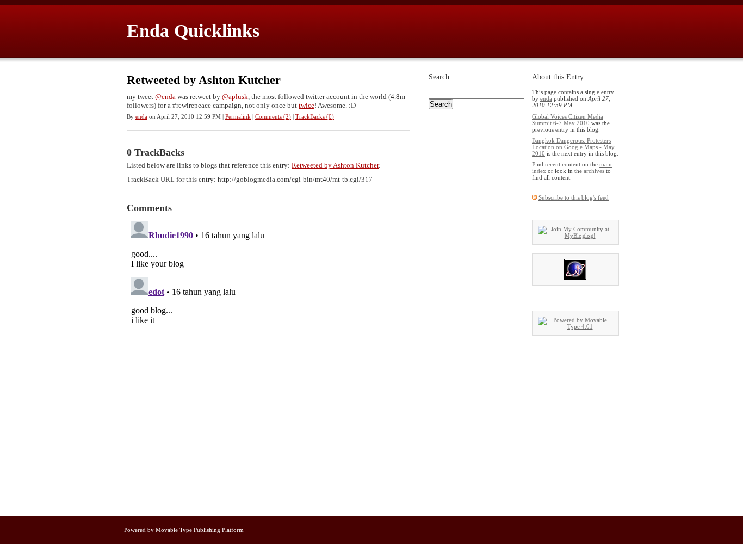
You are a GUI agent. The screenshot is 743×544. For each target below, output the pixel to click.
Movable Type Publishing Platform (200, 530)
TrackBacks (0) (314, 116)
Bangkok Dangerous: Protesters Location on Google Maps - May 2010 (573, 147)
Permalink (238, 116)
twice (306, 105)
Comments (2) (273, 116)
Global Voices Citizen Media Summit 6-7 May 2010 (567, 119)
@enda (165, 96)
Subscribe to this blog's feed (573, 197)
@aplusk (235, 96)
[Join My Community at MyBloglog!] (575, 235)
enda (141, 116)
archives (594, 171)
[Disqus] (268, 353)
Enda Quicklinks (193, 31)
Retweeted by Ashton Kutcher (204, 79)
